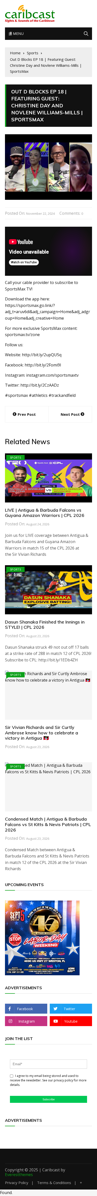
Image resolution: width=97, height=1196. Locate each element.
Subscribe (49, 1099)
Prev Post (27, 414)
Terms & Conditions (54, 1183)
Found (6, 1192)
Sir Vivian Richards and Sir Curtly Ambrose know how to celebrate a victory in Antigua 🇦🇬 (41, 732)
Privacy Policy (16, 1183)
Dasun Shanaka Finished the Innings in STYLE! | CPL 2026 (45, 624)
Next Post (70, 414)
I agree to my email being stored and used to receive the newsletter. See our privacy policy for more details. (48, 1080)
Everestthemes (19, 1174)
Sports (15, 457)
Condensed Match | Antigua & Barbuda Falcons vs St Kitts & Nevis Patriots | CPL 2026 (48, 824)
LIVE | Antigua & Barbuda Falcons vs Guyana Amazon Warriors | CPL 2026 (44, 512)
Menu (18, 33)
